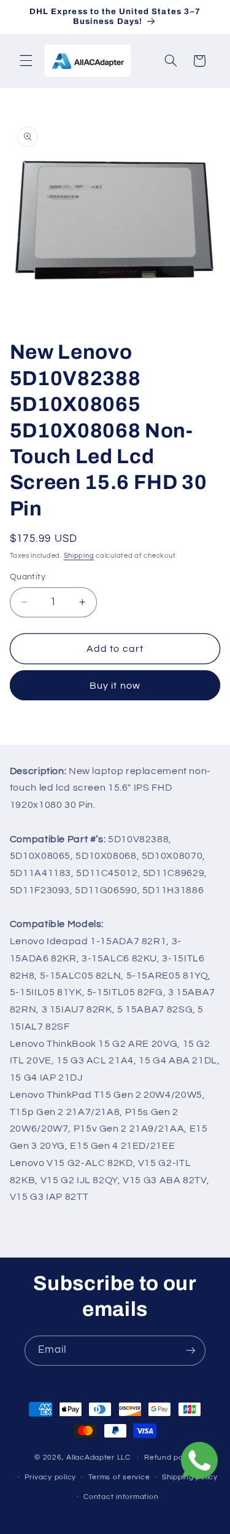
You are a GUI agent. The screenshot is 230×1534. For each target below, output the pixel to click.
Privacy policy (50, 1477)
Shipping (79, 555)
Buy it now (115, 686)
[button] (26, 61)
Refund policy (170, 1457)
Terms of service (119, 1477)
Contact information (120, 1496)
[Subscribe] (191, 1351)
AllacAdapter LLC (98, 1457)
